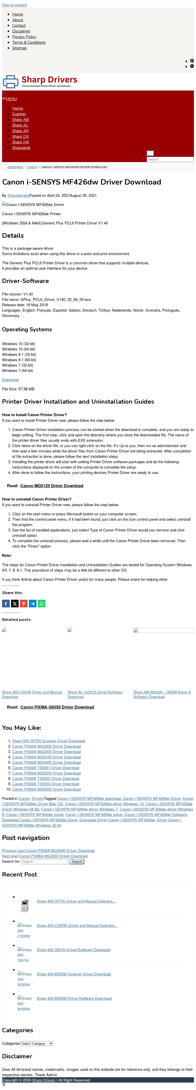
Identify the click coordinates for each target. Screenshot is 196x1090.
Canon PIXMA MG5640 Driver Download (48, 850)
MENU (11, 98)
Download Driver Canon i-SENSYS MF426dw (117, 819)
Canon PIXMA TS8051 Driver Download (45, 767)
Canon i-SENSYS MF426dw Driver (151, 798)
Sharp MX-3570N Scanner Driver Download (48, 740)
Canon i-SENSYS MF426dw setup (93, 814)
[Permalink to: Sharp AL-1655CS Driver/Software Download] (98, 658)
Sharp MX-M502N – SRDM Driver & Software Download (162, 694)
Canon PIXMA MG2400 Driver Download (46, 751)
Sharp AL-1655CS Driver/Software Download (95, 694)
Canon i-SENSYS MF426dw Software (155, 814)
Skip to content (14, 4)
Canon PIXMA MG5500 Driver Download (46, 789)
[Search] (150, 153)
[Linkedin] (192, 66)
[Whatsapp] (41, 603)
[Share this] (6, 603)
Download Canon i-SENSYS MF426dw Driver (39, 819)
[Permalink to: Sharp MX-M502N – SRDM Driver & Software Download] (163, 658)
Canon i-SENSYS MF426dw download (89, 798)
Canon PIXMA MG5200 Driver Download (46, 773)
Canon (24, 798)
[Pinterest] (192, 61)
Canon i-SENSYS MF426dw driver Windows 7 (79, 809)
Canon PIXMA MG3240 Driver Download (45, 855)
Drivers (38, 798)
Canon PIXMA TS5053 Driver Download (45, 778)
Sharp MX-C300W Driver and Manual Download (32, 694)
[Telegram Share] (32, 603)
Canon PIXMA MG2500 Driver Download (46, 746)
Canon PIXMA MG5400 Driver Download (46, 762)
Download (10, 379)
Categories (11, 1043)
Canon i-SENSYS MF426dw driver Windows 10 (104, 803)
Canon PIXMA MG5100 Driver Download (46, 756)
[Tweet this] (15, 603)
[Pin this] (24, 603)
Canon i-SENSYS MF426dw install (34, 814)
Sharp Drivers (43, 1080)
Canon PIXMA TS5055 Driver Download (45, 783)
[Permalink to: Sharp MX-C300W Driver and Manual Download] (32, 658)
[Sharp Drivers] (40, 87)
